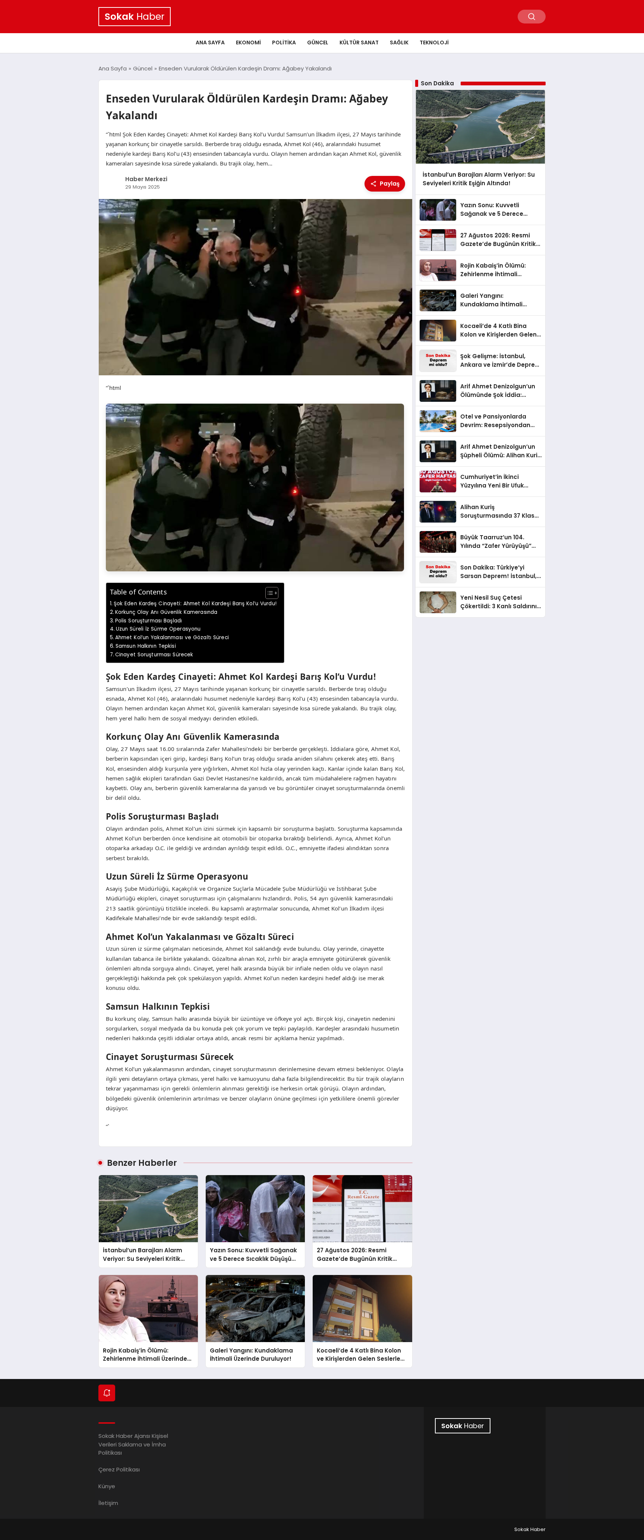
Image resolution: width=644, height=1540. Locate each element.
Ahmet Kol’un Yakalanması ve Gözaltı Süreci (172, 637)
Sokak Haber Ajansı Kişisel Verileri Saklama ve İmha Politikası (133, 1444)
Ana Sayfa (210, 42)
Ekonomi (248, 42)
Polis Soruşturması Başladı (148, 620)
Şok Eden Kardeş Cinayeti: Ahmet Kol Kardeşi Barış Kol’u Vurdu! (195, 603)
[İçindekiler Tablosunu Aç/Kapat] (268, 593)
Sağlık (399, 42)
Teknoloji (434, 42)
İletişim (108, 1503)
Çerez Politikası (119, 1469)
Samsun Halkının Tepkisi (146, 646)
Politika (284, 42)
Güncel (317, 42)
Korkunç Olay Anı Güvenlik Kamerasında (166, 612)
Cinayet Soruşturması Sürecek (154, 654)
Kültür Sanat (359, 42)
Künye (106, 1486)
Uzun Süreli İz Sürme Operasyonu (158, 628)
